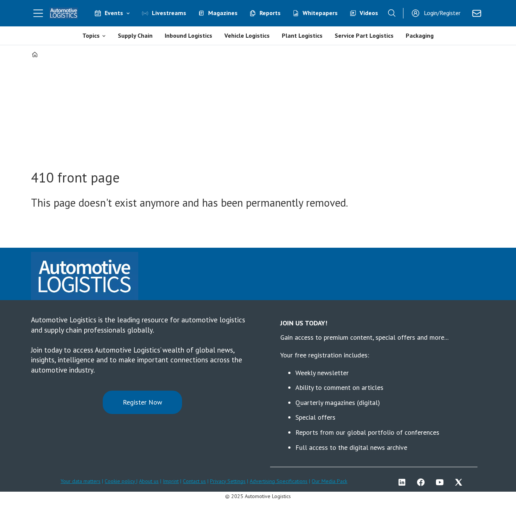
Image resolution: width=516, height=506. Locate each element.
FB (422, 482)
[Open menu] (38, 13)
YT (441, 482)
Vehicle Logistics (247, 35)
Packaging (420, 35)
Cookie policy (120, 481)
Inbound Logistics (188, 35)
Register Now (142, 402)
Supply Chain (135, 35)
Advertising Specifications (278, 481)
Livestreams (169, 13)
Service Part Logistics (364, 35)
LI (403, 482)
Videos (369, 13)
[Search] (391, 13)
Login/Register (442, 13)
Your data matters (80, 481)
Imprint (171, 481)
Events (114, 13)
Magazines (223, 13)
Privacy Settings (228, 481)
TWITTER (460, 482)
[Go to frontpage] (63, 13)
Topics (91, 35)
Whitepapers (320, 13)
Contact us (194, 481)
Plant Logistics (302, 35)
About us (149, 481)
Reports (270, 13)
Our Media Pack (329, 481)
